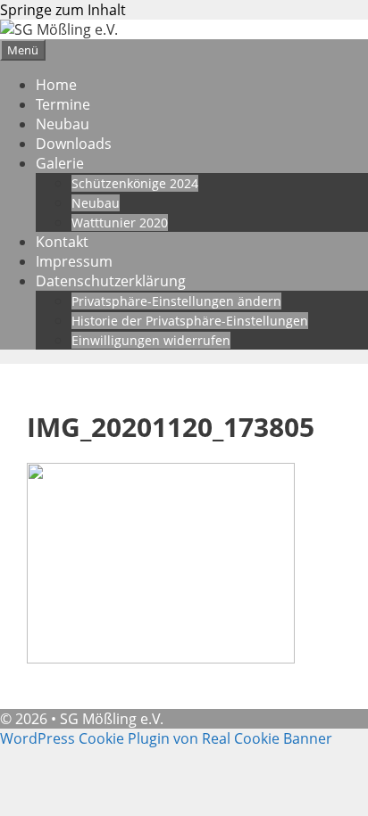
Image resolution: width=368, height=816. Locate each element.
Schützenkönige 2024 (134, 183)
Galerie (60, 163)
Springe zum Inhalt (63, 10)
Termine (63, 104)
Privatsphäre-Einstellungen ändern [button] (176, 301)
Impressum (74, 261)
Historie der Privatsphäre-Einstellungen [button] (189, 320)
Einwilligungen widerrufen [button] (150, 340)
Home (56, 85)
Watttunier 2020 (119, 222)
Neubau (62, 124)
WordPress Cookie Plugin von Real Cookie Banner (166, 738)
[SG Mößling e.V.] (59, 29)
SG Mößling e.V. (111, 719)
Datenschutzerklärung (111, 281)
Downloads (74, 143)
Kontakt (62, 241)
